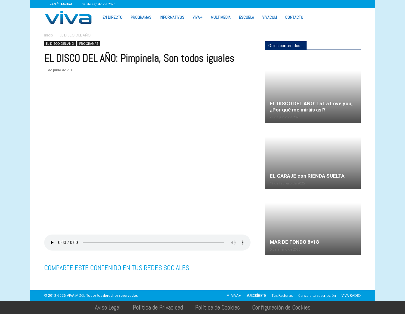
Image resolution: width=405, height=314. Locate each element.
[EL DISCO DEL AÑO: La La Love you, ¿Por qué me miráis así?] (313, 90)
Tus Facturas (282, 295)
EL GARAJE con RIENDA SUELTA (307, 176)
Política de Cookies (217, 307)
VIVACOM (269, 17)
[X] (317, 4)
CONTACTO (294, 17)
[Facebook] (278, 4)
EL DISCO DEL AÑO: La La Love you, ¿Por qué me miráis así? (311, 107)
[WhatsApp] (336, 4)
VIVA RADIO (351, 295)
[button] (354, 17)
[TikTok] (307, 4)
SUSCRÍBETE (256, 295)
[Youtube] (346, 4)
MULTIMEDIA (221, 17)
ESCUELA (246, 17)
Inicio (48, 35)
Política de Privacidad (158, 307)
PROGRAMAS (141, 17)
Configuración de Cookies (281, 307)
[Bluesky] (356, 4)
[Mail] (297, 4)
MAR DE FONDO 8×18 (294, 242)
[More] (146, 94)
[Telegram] (118, 94)
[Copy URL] (132, 94)
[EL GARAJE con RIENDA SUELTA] (313, 156)
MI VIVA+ (234, 295)
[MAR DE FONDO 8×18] (313, 222)
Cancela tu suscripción (317, 295)
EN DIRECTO (112, 17)
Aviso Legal (108, 307)
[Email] (91, 94)
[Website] (327, 4)
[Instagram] (287, 4)
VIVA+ (198, 17)
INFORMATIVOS (172, 17)
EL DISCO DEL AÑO (60, 44)
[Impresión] (105, 94)
